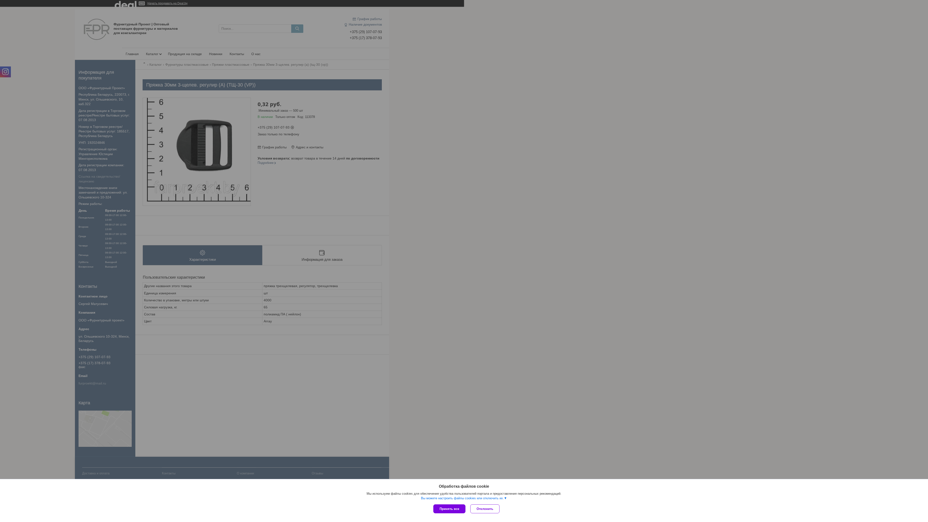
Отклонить (485, 509)
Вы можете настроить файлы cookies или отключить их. (462, 498)
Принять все (449, 509)
